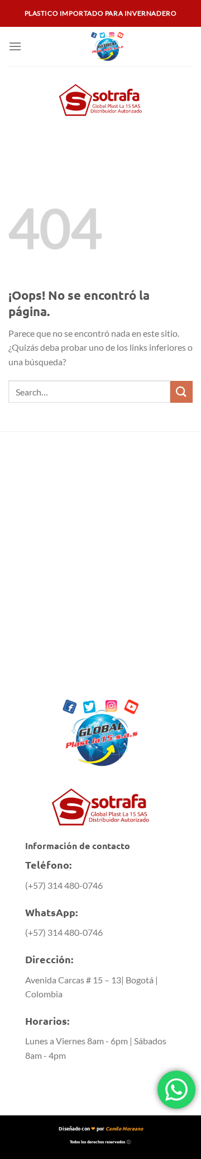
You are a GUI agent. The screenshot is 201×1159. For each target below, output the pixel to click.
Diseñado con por (101, 1128)
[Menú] (15, 46)
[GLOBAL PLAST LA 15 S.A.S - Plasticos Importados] (107, 46)
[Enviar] (181, 392)
